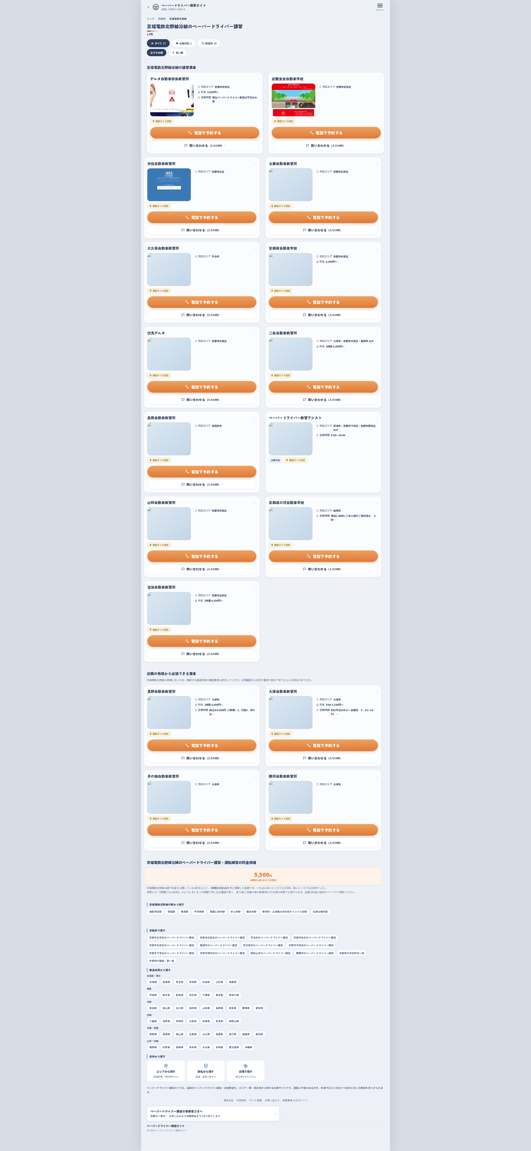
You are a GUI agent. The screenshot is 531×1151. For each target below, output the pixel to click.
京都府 (162, 18)
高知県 (259, 1034)
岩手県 (179, 981)
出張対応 (185, 43)
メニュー (380, 9)
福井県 (193, 1008)
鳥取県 (153, 1034)
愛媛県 (246, 1034)
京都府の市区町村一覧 (351, 953)
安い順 (179, 52)
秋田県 (206, 981)
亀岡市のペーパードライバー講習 (218, 945)
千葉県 (206, 995)
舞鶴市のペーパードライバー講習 (315, 953)
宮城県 (193, 981)
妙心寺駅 (236, 911)
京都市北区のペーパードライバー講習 (315, 937)
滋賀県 (166, 1021)
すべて (160, 43)
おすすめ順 (156, 52)
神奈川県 (234, 995)
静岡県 (246, 1008)
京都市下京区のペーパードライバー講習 (171, 953)
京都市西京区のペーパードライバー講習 (222, 953)
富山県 (166, 1008)
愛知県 (259, 1008)
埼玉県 (193, 995)
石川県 (179, 1008)
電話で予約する (207, 132)
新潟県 (153, 1008)
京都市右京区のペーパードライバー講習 (171, 937)
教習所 (211, 43)
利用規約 (241, 1100)
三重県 (153, 1021)
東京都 (219, 995)
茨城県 (153, 995)
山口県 (206, 1034)
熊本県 (193, 1047)
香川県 (232, 1034)
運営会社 (229, 1100)
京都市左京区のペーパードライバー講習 (171, 945)
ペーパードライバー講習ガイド (166, 1126)
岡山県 (179, 1034)
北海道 (153, 981)
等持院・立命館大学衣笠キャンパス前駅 (284, 911)
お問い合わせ (272, 1100)
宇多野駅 (199, 911)
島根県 (166, 1034)
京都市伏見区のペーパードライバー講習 (222, 937)
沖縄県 (248, 1047)
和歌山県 (234, 1021)
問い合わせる (207, 145)
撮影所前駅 (155, 911)
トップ (150, 18)
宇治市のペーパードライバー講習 (269, 937)
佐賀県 (166, 1047)
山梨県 (206, 1008)
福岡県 (153, 1047)
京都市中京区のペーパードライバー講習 (311, 945)
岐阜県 (232, 1008)
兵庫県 (206, 1021)
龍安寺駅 (251, 911)
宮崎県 (219, 1047)
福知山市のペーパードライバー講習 (270, 953)
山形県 (219, 981)
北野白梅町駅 (320, 911)
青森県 (166, 981)
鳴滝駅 (184, 911)
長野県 (219, 1008)
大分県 (206, 1047)
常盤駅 (171, 911)
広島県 (193, 1034)
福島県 (232, 981)
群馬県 (179, 995)
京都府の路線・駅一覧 (161, 960)
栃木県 (166, 995)
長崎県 (179, 1047)
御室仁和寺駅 (217, 911)
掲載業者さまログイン (295, 1100)
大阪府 (193, 1021)
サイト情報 (255, 1100)
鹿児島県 (234, 1047)
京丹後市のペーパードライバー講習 (263, 945)
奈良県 (219, 1021)
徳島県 (219, 1034)
